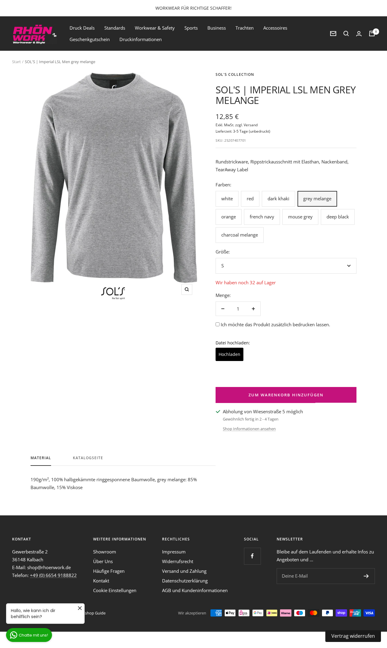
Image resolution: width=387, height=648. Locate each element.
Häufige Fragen (109, 571)
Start (16, 61)
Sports (191, 28)
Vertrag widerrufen (353, 636)
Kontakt (101, 581)
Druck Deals (82, 28)
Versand (251, 124)
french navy (262, 217)
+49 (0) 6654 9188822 (53, 575)
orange (228, 217)
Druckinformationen (140, 39)
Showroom (104, 552)
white (227, 198)
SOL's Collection (235, 74)
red (250, 198)
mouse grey (300, 217)
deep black (338, 217)
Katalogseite (88, 458)
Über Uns (103, 561)
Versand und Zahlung (184, 571)
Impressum (174, 552)
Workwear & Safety (155, 28)
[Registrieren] (366, 576)
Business (216, 28)
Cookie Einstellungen (114, 590)
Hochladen (229, 354)
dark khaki (278, 198)
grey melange (317, 198)
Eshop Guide (94, 613)
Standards (114, 28)
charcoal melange (239, 235)
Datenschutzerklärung (185, 581)
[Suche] (346, 33)
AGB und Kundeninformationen (195, 590)
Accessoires (275, 28)
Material (41, 458)
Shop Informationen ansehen (249, 428)
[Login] (359, 33)
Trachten (245, 28)
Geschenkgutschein (90, 39)
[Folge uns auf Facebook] (252, 556)
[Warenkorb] (372, 33)
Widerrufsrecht (177, 561)
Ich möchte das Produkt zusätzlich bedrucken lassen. (275, 324)
